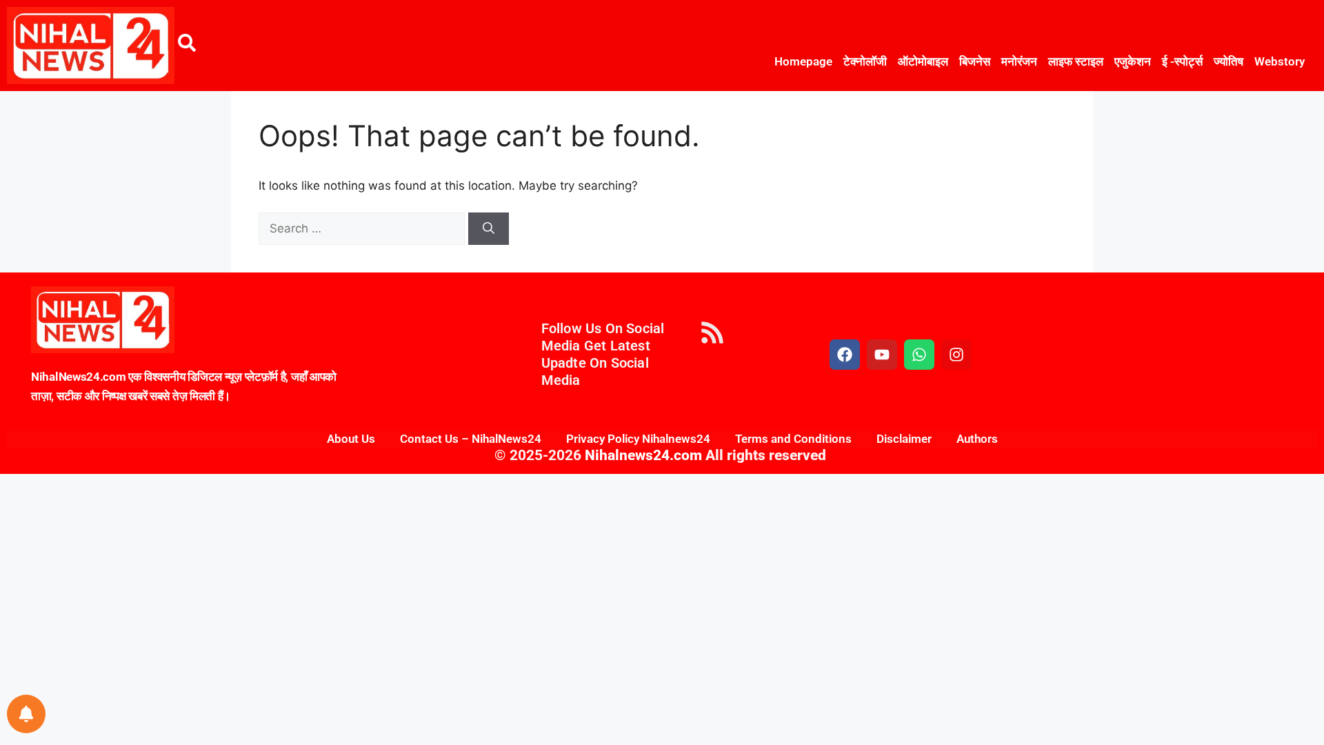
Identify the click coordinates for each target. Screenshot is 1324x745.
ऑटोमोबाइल (923, 61)
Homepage (803, 61)
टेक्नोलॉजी (865, 61)
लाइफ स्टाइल (1075, 61)
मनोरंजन (1019, 61)
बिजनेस (974, 61)
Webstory (1279, 61)
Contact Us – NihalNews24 (470, 439)
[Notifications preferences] (26, 714)
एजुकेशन (1132, 61)
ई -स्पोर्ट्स (1182, 61)
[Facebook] (845, 354)
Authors (977, 439)
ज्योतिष (1228, 61)
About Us (351, 439)
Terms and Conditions (793, 439)
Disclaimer (904, 439)
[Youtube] (882, 354)
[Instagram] (956, 354)
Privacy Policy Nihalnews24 (638, 439)
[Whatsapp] (919, 354)
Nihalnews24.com (641, 455)
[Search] (488, 229)
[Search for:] (363, 228)
